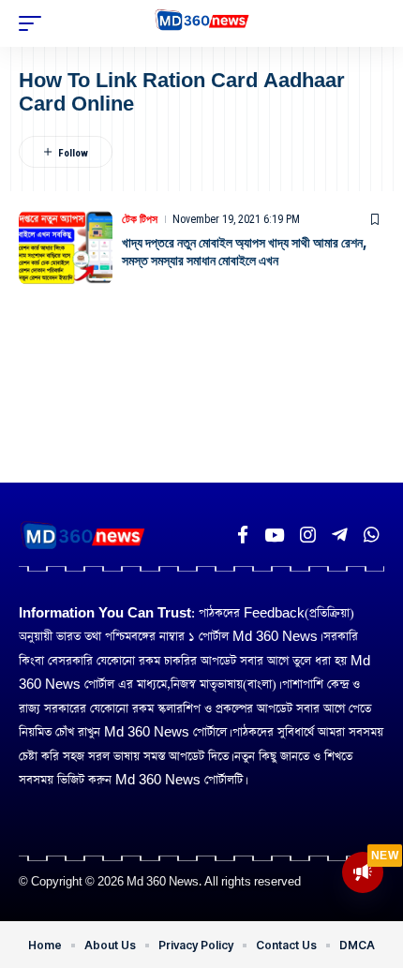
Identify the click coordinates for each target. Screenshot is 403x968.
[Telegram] (339, 535)
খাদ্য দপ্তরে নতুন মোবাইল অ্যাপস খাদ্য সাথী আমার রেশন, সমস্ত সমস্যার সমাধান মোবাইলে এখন (244, 251)
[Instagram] (308, 535)
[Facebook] (242, 535)
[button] (35, 23)
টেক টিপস (139, 219)
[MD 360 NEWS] (202, 23)
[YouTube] (274, 535)
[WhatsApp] (371, 535)
